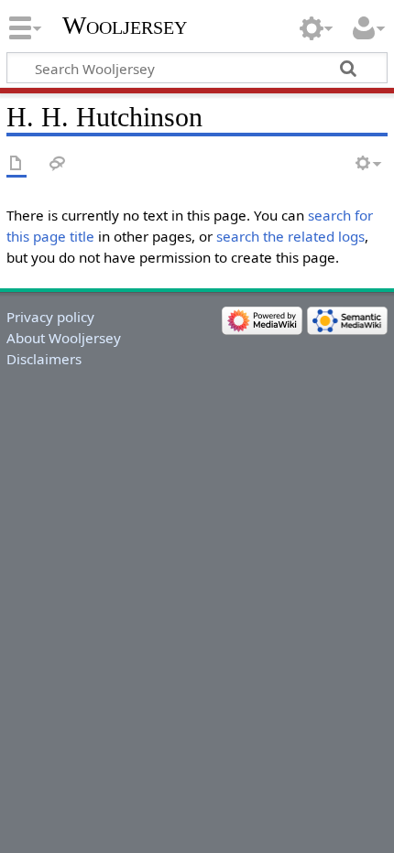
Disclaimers (44, 359)
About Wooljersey (63, 338)
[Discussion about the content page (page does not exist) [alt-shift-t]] (58, 164)
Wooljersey (124, 25)
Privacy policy (50, 317)
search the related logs (290, 236)
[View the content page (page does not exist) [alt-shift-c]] (16, 164)
